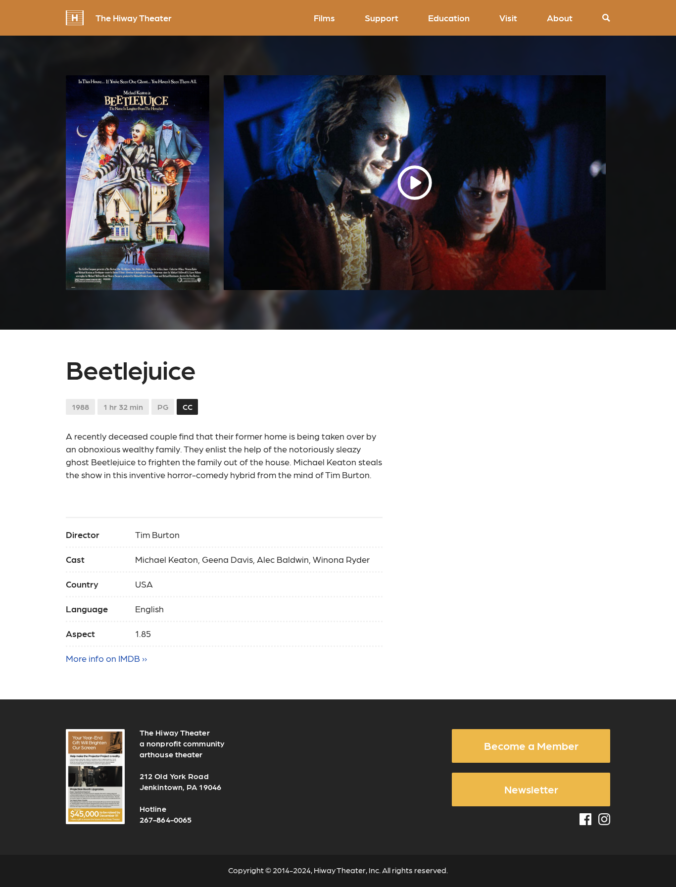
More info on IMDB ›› (106, 658)
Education (449, 17)
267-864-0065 (166, 819)
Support (381, 17)
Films (324, 17)
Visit (508, 17)
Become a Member (531, 745)
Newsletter (531, 789)
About (560, 17)
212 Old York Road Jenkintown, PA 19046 (180, 781)
